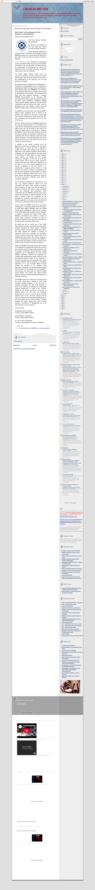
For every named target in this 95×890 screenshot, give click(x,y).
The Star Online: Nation (68, 424)
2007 (62, 295)
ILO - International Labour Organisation (71, 625)
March (64, 290)
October (65, 189)
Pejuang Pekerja (67, 459)
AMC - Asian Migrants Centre (69, 604)
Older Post (53, 345)
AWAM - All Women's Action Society (71, 552)
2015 (62, 172)
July (64, 194)
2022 (62, 160)
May (64, 197)
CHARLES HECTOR (35, 9)
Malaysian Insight (67, 380)
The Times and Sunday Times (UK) (70, 660)
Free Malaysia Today (68, 318)
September (65, 191)
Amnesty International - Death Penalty (71, 607)
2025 (62, 155)
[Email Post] (21, 326)
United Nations (65, 633)
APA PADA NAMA (67, 405)
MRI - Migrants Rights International (70, 629)
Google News (65, 554)
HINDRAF (34, 328)
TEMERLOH (65, 448)
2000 (62, 307)
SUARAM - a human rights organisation (71, 570)
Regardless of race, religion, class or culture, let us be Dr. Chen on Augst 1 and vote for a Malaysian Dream (72, 354)
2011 (62, 179)
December (65, 186)
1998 (62, 308)
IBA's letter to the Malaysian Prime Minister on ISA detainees (33, 28)
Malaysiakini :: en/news (68, 414)
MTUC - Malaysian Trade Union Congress (72, 568)
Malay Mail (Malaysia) (67, 655)
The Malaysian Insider (68, 474)
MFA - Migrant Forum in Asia (69, 627)
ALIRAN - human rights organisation (71, 550)
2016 (62, 170)
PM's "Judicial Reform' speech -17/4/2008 (72, 257)
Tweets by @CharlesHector (66, 59)
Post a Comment (18, 341)
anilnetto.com (66, 342)
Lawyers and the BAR (44, 328)
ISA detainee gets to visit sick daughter (71, 242)
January (65, 293)
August (65, 192)
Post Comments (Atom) (28, 348)
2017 (62, 169)
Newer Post (16, 345)
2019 (62, 165)
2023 (62, 158)
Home (35, 345)
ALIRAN (65, 330)
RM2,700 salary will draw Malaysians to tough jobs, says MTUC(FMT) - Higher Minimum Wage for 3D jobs (72, 87)
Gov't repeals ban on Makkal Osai (70, 212)
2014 (62, 174)
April (64, 199)
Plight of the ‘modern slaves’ (69, 204)
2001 (62, 305)
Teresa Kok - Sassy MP (68, 390)
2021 (62, 162)
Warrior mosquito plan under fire (70, 203)
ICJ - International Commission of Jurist (72, 623)
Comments (65, 51)
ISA (38, 328)
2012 (62, 177)
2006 (62, 296)
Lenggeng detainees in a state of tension (72, 201)
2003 (62, 302)
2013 (62, 175)
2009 (62, 182)
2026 (62, 153)
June (64, 196)
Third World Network (67, 575)
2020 (62, 164)
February (65, 291)
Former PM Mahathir (68, 404)
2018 (62, 167)
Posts (63, 48)
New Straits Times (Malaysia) (69, 650)
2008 (62, 184)
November (65, 187)
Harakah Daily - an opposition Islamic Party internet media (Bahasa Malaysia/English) (71, 670)
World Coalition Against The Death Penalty (72, 635)
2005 (62, 298)
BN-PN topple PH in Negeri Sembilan (71, 343)
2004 (62, 300)
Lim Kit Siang (66, 352)
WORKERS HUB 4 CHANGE (69, 435)
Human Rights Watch (67, 622)
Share (61, 508)
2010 (62, 181)
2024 (62, 157)
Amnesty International (67, 606)
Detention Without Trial (25, 328)
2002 (62, 303)
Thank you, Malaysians (68, 475)
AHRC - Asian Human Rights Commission (72, 602)
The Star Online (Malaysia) (68, 645)
